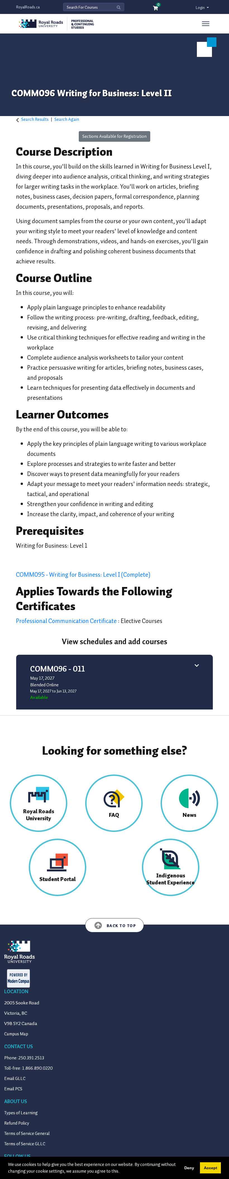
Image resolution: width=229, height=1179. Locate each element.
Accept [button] (210, 1168)
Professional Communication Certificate (67, 620)
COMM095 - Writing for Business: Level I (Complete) (83, 574)
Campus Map (16, 1034)
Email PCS (13, 1089)
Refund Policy (16, 1123)
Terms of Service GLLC (24, 1143)
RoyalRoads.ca (28, 7)
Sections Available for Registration (114, 136)
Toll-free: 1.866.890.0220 (28, 1068)
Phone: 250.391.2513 (24, 1058)
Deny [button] (189, 1168)
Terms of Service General (27, 1133)
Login (201, 8)
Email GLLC (14, 1078)
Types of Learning (21, 1113)
